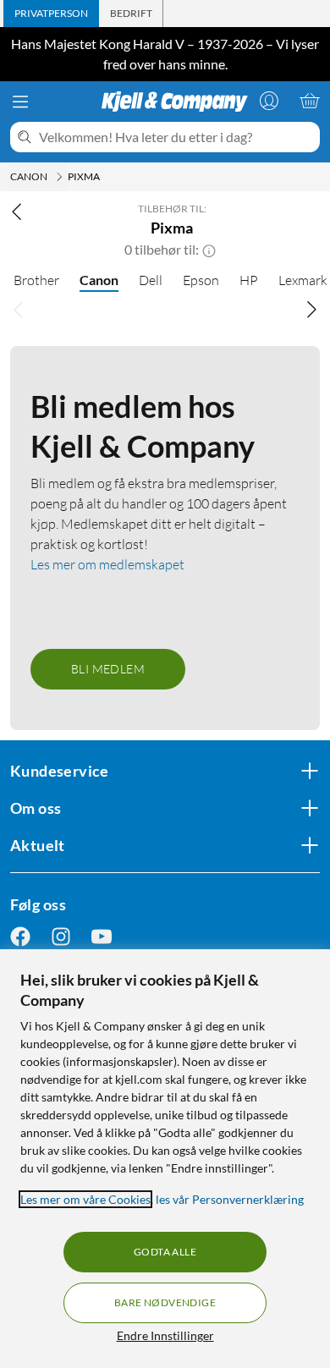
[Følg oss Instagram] (61, 937)
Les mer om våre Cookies (85, 1199)
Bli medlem (108, 669)
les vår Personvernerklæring (230, 1199)
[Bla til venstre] (18, 309)
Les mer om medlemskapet (107, 564)
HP (248, 280)
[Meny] (20, 101)
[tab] (51, 13)
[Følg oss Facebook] (20, 937)
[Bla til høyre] (311, 309)
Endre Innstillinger (165, 1335)
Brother (36, 280)
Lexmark (302, 280)
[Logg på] (269, 100)
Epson (201, 280)
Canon (99, 280)
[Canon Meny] (59, 176)
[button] (209, 249)
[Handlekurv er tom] (309, 100)
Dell (150, 280)
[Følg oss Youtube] (101, 937)
